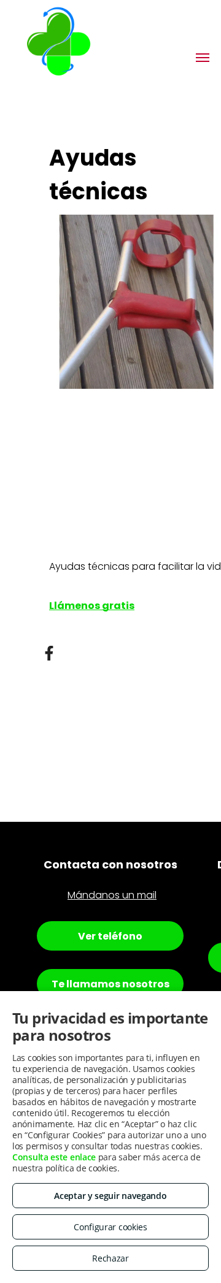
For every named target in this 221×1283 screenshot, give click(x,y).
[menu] (202, 57)
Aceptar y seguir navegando (110, 1195)
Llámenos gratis (91, 606)
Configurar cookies (110, 1227)
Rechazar (110, 1258)
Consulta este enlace (54, 1157)
